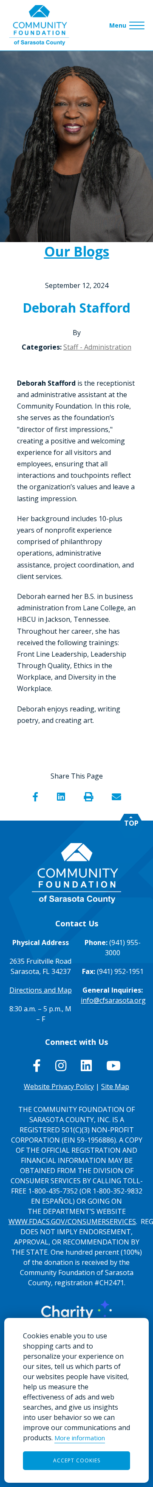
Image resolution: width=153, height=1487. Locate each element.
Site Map (115, 1086)
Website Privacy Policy (59, 1086)
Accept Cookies (76, 1460)
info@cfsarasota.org (113, 1000)
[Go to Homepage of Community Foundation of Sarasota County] (39, 25)
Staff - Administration (97, 347)
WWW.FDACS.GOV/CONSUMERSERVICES (72, 1221)
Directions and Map (40, 990)
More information (79, 1437)
